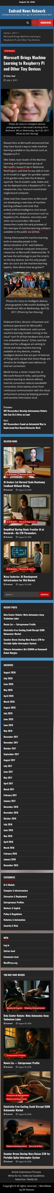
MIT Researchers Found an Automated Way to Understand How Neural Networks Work (25, 424)
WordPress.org (10, 963)
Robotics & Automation (14, 919)
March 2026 (9, 701)
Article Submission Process (26, 1172)
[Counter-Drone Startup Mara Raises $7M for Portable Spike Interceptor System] (27, 1134)
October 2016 (10, 818)
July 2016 (8, 824)
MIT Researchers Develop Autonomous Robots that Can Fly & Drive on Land (25, 410)
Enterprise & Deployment (15, 896)
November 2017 (11, 742)
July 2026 (8, 678)
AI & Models (9, 51)
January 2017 (10, 801)
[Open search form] (28, 22)
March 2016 (9, 847)
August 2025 (10, 707)
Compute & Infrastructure (16, 890)
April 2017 (8, 783)
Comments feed (11, 957)
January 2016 (10, 859)
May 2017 (8, 777)
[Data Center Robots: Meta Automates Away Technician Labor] (27, 996)
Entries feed (9, 951)
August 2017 (9, 760)
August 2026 (10, 672)
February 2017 (10, 795)
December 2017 (11, 736)
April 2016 (8, 841)
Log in (6, 945)
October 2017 (10, 748)
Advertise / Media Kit (26, 1179)
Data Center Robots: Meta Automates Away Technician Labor (26, 1017)
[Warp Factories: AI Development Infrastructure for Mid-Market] (27, 557)
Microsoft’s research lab (17, 167)
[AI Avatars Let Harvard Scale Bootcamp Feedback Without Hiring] (27, 462)
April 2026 (9, 696)
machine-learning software (35, 228)
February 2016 (10, 853)
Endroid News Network (27, 11)
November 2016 (11, 812)
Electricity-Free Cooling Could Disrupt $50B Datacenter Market (27, 1108)
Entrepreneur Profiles (14, 902)
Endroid (9, 490)
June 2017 (8, 771)
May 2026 (8, 690)
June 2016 (8, 830)
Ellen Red (10, 76)
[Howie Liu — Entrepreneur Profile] (27, 1043)
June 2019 (8, 725)
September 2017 (11, 754)
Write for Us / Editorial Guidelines (26, 1175)
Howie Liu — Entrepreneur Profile (20, 624)
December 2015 (11, 865)
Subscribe (45, 22)
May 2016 (8, 836)
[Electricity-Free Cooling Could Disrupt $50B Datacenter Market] (27, 1087)
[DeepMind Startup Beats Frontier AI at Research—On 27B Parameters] (27, 509)
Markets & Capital (27, 474)
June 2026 (8, 684)
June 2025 (8, 719)
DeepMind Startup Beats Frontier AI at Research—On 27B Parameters (24, 531)
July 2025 (8, 713)
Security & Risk (11, 925)
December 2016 (11, 807)
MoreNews (45, 1186)
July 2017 (8, 766)
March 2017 (9, 789)
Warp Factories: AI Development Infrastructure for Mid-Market (20, 578)
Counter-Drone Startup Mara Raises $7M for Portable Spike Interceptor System (24, 641)
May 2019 (8, 731)
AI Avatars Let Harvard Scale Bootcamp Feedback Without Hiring (24, 484)
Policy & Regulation (27, 522)
